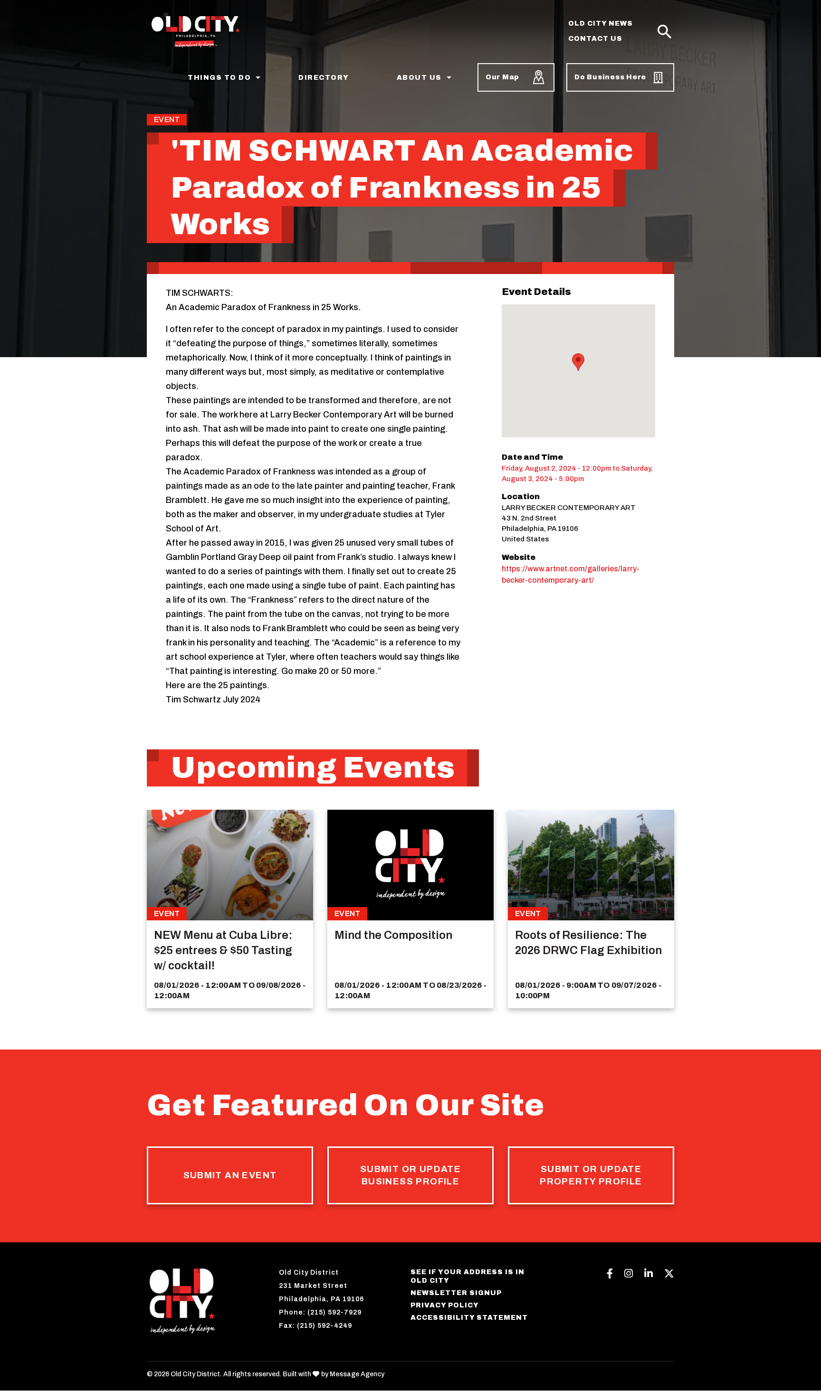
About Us (419, 77)
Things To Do (219, 77)
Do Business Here (610, 77)
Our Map (502, 77)
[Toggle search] (664, 32)
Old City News (600, 23)
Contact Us (595, 38)
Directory (323, 77)
